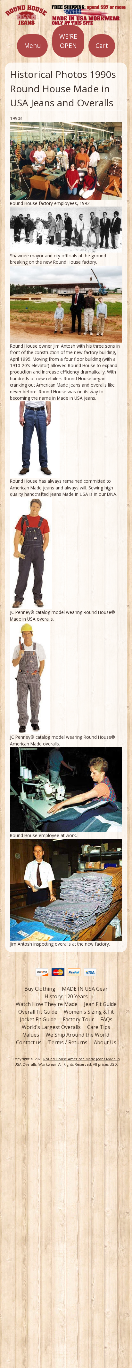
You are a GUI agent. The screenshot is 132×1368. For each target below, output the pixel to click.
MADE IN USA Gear (85, 988)
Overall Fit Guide (37, 1011)
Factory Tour (78, 1019)
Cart (101, 45)
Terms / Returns (67, 1042)
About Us (105, 1042)
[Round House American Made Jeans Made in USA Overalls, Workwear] (66, 21)
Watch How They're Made (47, 1004)
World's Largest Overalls (51, 1027)
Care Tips (98, 1027)
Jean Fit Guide (100, 1004)
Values (31, 1034)
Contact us (29, 1042)
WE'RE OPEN (68, 41)
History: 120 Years (66, 996)
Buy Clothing (39, 988)
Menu (32, 45)
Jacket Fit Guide (38, 1019)
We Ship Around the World (77, 1034)
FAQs (106, 1019)
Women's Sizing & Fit (89, 1011)
